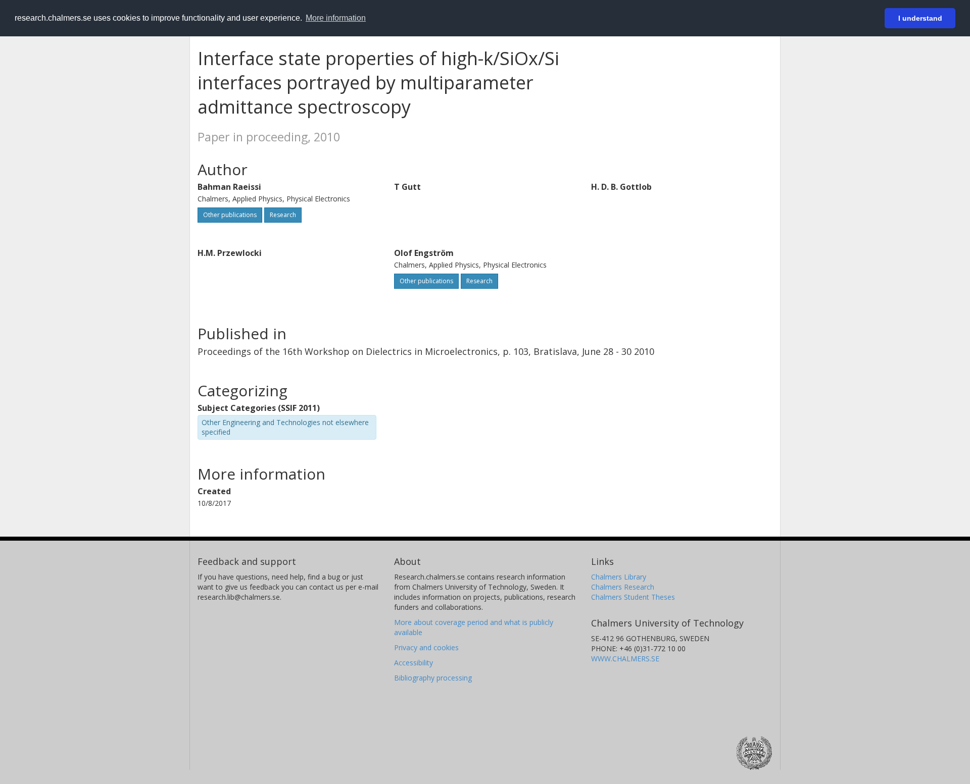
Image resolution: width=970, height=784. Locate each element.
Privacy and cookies (426, 647)
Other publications (230, 215)
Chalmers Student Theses (633, 597)
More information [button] (336, 18)
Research (283, 215)
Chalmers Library (618, 577)
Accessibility (413, 662)
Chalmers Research (622, 587)
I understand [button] (920, 18)
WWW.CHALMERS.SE (625, 658)
